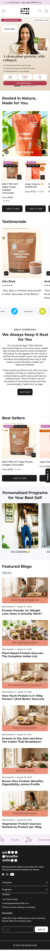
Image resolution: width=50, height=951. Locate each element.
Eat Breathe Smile (29, 945)
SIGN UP (41, 929)
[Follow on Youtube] (12, 874)
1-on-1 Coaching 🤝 (20, 551)
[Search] (40, 11)
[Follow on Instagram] (7, 874)
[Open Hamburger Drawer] (3, 11)
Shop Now (9, 29)
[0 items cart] (46, 11)
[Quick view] (19, 177)
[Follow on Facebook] (3, 874)
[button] (6, 152)
